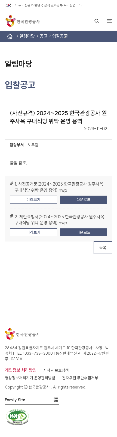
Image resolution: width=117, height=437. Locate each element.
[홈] (10, 36)
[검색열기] (96, 21)
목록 (102, 247)
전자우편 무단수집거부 (80, 378)
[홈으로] (22, 21)
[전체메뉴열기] (107, 21)
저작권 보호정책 (56, 370)
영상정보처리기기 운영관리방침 (30, 378)
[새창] (58, 417)
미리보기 (33, 199)
